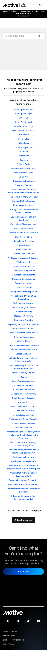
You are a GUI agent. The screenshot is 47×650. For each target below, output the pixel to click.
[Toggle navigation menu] (32, 5)
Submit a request (23, 520)
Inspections (23, 155)
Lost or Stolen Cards (23, 172)
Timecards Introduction (23, 266)
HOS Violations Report (23, 328)
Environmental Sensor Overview (23, 419)
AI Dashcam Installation (23, 389)
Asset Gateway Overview (23, 381)
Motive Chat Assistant (23, 205)
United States (8, 644)
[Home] (15, 5)
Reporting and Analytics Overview (23, 324)
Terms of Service (10, 632)
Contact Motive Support (23, 201)
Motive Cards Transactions (23, 168)
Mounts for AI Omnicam (23, 414)
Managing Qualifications (23, 279)
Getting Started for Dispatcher (23, 291)
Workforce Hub (23, 262)
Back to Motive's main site (14, 640)
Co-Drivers (23, 176)
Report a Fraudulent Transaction (23, 480)
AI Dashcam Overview (23, 385)
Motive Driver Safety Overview (23, 232)
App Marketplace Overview (23, 461)
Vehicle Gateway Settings (23, 372)
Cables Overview (23, 353)
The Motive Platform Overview (23, 196)
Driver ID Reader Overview (23, 423)
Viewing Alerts (23, 341)
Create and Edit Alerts (23, 337)
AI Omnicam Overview (23, 410)
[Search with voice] (39, 35)
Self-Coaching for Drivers (23, 307)
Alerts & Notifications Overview (23, 332)
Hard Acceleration (23, 236)
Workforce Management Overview (23, 258)
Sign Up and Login (23, 113)
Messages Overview (23, 315)
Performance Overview (23, 303)
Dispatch (23, 160)
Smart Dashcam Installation (23, 406)
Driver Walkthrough (23, 122)
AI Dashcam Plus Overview (23, 393)
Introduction (23, 402)
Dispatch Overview (23, 287)
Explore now (23, 16)
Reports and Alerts (23, 283)
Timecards (23, 151)
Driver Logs (23, 143)
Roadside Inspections (23, 147)
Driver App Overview (23, 109)
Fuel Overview (23, 245)
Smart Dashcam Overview (23, 398)
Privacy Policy (9, 636)
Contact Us (23, 571)
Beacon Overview (23, 427)
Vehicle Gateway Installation (23, 349)
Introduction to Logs (23, 126)
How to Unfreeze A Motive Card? (23, 484)
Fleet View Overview (23, 228)
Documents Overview (24, 320)
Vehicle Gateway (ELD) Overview (23, 345)
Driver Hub (23, 117)
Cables (23, 377)
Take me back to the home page (23, 510)
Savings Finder (23, 164)
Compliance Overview (23, 241)
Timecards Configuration (23, 270)
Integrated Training (23, 311)
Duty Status (23, 134)
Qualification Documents (23, 274)
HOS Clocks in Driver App (23, 130)
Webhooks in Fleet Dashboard (23, 224)
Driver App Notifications (24, 181)
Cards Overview (23, 249)
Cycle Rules (23, 138)
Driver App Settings (24, 185)
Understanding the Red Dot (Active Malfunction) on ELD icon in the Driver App (23, 434)
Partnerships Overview (23, 457)
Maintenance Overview (23, 253)
